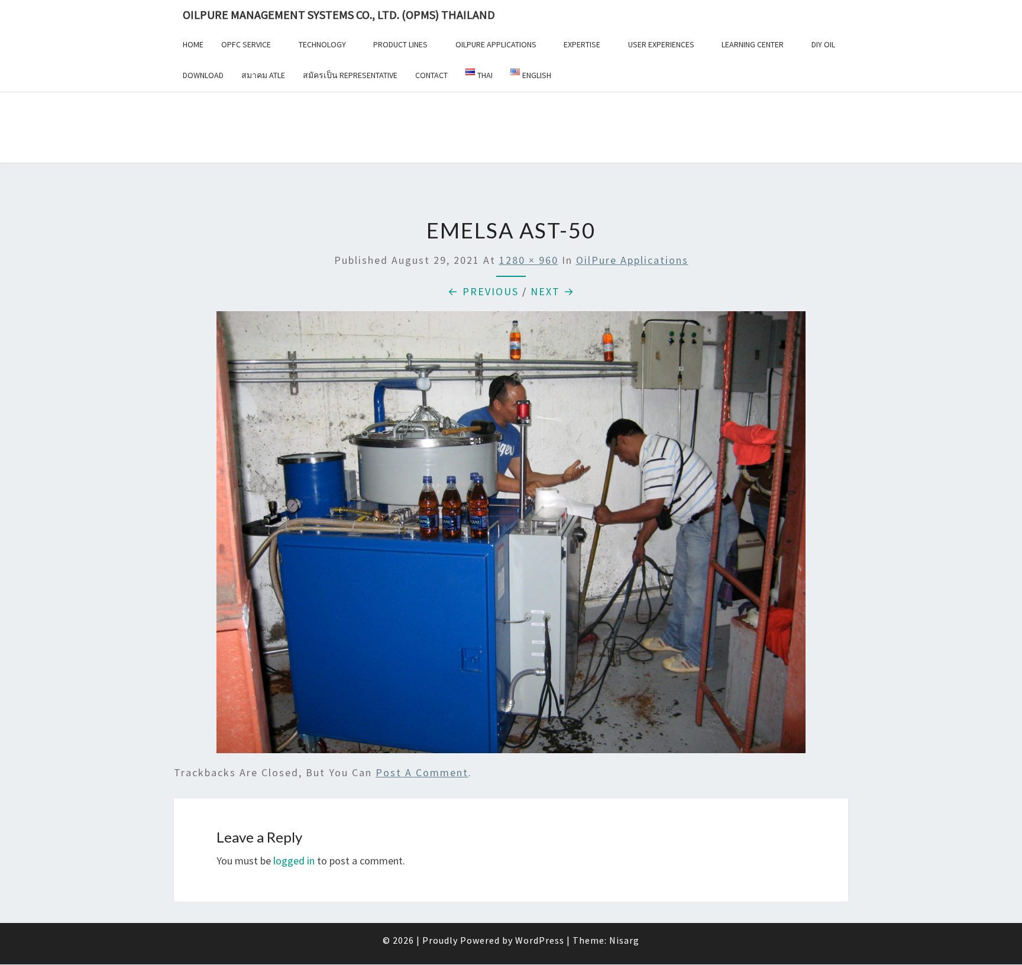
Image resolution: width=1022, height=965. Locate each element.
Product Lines (400, 44)
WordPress (539, 940)
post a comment (422, 772)
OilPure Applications (495, 44)
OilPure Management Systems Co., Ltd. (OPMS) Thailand (339, 14)
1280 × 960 (528, 260)
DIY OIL (823, 44)
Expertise (582, 44)
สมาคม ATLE (263, 75)
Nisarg (624, 940)
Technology (322, 44)
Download (203, 75)
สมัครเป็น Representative (350, 75)
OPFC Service (246, 44)
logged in (294, 860)
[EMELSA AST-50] (511, 536)
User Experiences (661, 44)
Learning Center (753, 44)
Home (193, 44)
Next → (553, 291)
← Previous (483, 291)
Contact (431, 75)
